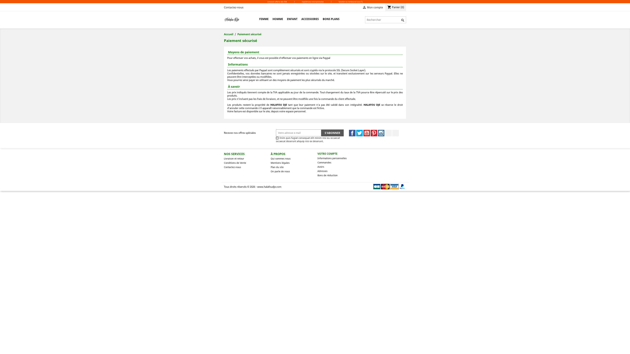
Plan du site (277, 167)
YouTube (366, 133)
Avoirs (320, 166)
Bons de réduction (327, 175)
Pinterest (374, 133)
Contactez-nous (233, 7)
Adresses (322, 171)
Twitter (359, 133)
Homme (278, 19)
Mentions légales (280, 162)
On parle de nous (280, 171)
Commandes (324, 162)
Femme (264, 19)
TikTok (395, 133)
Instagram (381, 133)
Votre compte (327, 154)
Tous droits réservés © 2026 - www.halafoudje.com (252, 186)
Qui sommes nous (281, 158)
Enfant (292, 19)
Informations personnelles (332, 158)
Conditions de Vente (235, 162)
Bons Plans (331, 19)
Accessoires (310, 19)
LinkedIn (388, 133)
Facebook (352, 133)
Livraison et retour (234, 158)
